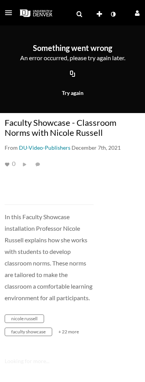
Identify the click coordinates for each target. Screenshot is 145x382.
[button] (11, 12)
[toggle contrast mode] (113, 14)
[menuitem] (79, 14)
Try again (73, 93)
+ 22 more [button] (68, 332)
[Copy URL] (73, 74)
